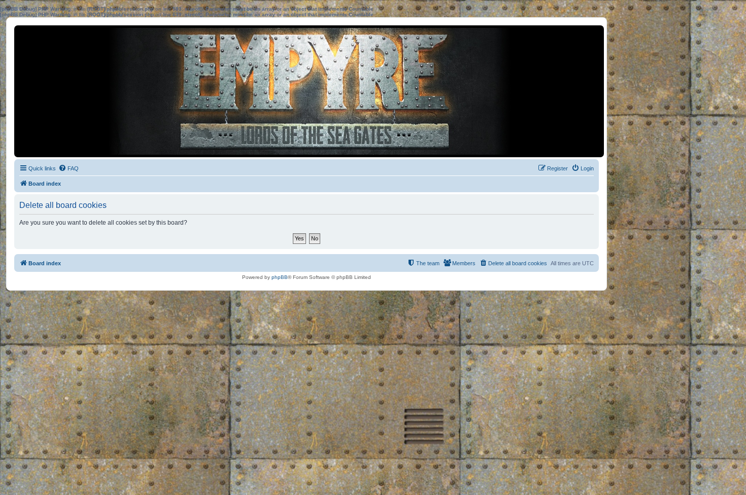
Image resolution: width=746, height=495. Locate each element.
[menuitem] (68, 168)
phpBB (280, 277)
